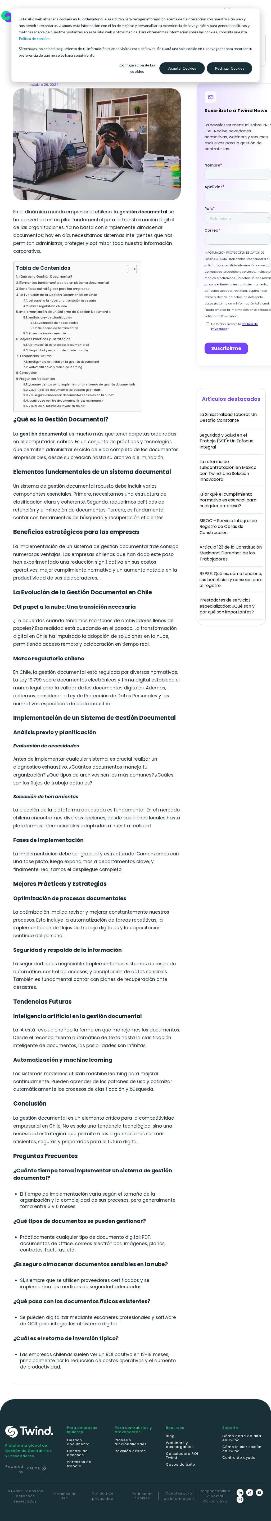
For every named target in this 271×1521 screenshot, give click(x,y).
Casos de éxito (180, 1464)
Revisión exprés (130, 1450)
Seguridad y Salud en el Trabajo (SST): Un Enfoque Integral (227, 441)
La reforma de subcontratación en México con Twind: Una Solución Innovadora (228, 470)
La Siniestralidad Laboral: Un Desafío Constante (228, 417)
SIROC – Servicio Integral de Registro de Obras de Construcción (228, 527)
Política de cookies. (34, 38)
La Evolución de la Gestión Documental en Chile (58, 295)
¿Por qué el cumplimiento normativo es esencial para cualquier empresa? (228, 500)
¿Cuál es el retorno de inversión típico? (57, 406)
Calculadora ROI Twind (182, 1455)
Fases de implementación (48, 333)
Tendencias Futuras (36, 356)
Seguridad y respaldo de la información (58, 350)
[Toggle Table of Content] (129, 268)
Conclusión (28, 373)
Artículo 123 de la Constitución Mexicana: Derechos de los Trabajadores (231, 553)
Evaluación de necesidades (57, 323)
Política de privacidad (103, 1496)
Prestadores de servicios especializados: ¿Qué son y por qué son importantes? (227, 606)
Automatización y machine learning (55, 367)
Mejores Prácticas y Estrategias (45, 339)
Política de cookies (142, 1496)
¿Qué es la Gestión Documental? (46, 277)
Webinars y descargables (180, 1445)
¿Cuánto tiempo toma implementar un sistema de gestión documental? (82, 385)
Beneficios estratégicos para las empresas (54, 289)
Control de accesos (77, 1453)
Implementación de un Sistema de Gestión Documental (65, 312)
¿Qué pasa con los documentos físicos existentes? (66, 401)
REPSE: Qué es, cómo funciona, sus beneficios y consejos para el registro (231, 580)
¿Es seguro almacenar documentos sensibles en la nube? (71, 395)
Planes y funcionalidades (131, 1442)
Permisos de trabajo (79, 1464)
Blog (170, 1435)
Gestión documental (79, 1442)
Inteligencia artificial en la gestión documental (63, 362)
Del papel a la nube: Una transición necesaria (62, 301)
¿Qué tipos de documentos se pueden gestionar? (65, 390)
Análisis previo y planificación (50, 318)
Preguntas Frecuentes (37, 379)
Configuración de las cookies (137, 68)
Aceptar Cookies (182, 68)
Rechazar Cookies (229, 68)
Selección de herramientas (58, 328)
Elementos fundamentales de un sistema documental (64, 283)
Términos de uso (64, 1496)
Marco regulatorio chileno (48, 306)
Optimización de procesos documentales (58, 345)
